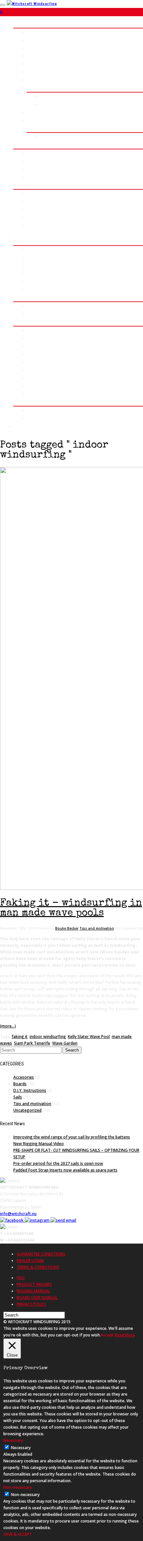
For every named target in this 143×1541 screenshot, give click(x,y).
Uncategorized (27, 1110)
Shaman (34, 64)
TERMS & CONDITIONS (38, 1267)
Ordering (35, 338)
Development (39, 257)
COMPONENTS (26, 185)
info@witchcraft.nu (18, 1213)
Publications (39, 418)
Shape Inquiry (53, 104)
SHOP (18, 322)
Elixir (32, 169)
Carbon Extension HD (47, 201)
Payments (36, 346)
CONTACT (22, 426)
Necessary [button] (13, 1440)
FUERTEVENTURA (29, 297)
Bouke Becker (66, 928)
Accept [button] (107, 1335)
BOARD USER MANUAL (37, 1297)
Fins (31, 209)
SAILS (19, 144)
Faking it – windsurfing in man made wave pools (71, 908)
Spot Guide (37, 306)
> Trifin (34, 120)
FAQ (21, 1278)
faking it (20, 1036)
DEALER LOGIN (30, 1260)
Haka (31, 48)
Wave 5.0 (35, 32)
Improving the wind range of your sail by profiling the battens (71, 1137)
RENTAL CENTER (28, 233)
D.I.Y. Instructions (29, 1090)
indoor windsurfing (48, 1036)
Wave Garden (64, 1043)
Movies (33, 410)
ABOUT (19, 241)
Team (32, 289)
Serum (33, 40)
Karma (32, 161)
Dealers (34, 362)
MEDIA (19, 402)
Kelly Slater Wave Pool (89, 1036)
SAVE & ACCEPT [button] (17, 1534)
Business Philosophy (47, 265)
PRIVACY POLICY (31, 1304)
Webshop (35, 330)
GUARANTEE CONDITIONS (41, 1254)
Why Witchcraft (41, 273)
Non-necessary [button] (17, 1487)
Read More (125, 1335)
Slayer (33, 153)
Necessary (21, 1447)
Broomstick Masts (44, 193)
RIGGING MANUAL (33, 1291)
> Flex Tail (36, 128)
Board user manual (58, 137)
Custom (34, 88)
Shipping (35, 354)
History (34, 250)
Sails (17, 1097)
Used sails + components (51, 378)
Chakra (33, 72)
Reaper (33, 56)
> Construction (41, 112)
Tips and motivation (96, 928)
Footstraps (37, 225)
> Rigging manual (43, 177)
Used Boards (39, 370)
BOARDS (21, 23)
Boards (20, 1084)
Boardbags (37, 217)
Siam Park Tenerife (32, 1043)
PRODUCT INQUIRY (34, 1284)
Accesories (23, 1077)
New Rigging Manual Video (38, 1143)
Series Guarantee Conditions (55, 386)
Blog (31, 281)
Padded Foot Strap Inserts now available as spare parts (65, 1170)
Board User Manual (45, 394)
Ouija (31, 80)
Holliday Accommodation (50, 314)
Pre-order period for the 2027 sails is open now (58, 1163)
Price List (50, 96)
